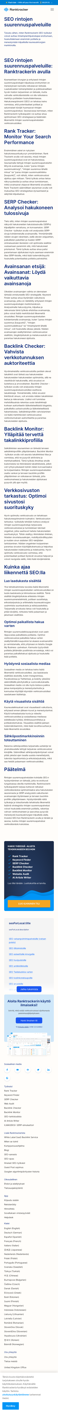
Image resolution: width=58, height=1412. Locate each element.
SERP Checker (11, 1099)
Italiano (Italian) (11, 1245)
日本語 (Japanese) (13, 1249)
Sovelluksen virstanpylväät (17, 1213)
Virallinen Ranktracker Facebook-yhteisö (28, 1070)
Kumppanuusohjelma (14, 1146)
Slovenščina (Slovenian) (15, 1331)
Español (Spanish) (13, 1237)
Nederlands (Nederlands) (16, 1254)
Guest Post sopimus (13, 1167)
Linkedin (48, 1070)
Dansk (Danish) (11, 1288)
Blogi (6, 1150)
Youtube (18, 1070)
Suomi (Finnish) (11, 1301)
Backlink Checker (12, 1108)
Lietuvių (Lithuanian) (14, 1314)
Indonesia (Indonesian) (15, 1310)
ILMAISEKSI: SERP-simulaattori (19, 1125)
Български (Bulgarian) (15, 1280)
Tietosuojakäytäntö (13, 1188)
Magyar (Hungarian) (14, 1305)
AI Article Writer (11, 1120)
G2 (7, 1078)
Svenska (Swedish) (13, 1267)
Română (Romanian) (14, 1323)
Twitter (38, 1070)
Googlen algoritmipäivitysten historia (21, 1171)
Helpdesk (8, 1217)
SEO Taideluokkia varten (21, 972)
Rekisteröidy (10, 1204)
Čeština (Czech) (12, 1284)
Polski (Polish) (11, 1258)
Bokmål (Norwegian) (14, 1344)
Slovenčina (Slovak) (13, 1327)
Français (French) (12, 1241)
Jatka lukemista (29, 989)
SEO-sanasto (10, 1154)
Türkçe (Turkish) (12, 1271)
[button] (52, 9)
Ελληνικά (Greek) (12, 1292)
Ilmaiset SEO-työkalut (14, 1163)
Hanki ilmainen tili (29, 1020)
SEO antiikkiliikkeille (18, 966)
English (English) (12, 1228)
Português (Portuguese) (15, 1262)
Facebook (7, 1070)
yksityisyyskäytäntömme (15, 1394)
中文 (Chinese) (11, 1275)
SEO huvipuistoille (17, 960)
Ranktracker (16, 10)
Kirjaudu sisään (23, 1027)
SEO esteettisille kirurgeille (22, 954)
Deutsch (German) (13, 1232)
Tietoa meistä (10, 1361)
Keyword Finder (11, 1095)
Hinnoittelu (9, 1208)
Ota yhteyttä (10, 1357)
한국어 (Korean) (11, 1340)
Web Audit (9, 1103)
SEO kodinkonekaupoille (20, 978)
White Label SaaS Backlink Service (21, 1137)
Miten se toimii (11, 1141)
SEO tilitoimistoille (17, 948)
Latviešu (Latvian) (13, 1318)
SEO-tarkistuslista (12, 1116)
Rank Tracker (10, 1090)
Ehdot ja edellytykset (14, 1183)
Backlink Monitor (12, 1112)
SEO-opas (9, 1158)
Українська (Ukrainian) (15, 1335)
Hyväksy (10, 1405)
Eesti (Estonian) (11, 1297)
